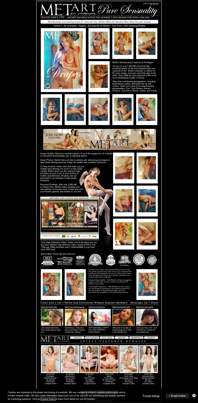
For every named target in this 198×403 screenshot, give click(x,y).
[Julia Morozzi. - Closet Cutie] (70, 372)
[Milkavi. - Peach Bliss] (109, 372)
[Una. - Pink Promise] (89, 372)
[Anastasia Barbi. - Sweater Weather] (148, 372)
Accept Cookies (178, 396)
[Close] (194, 395)
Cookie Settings (152, 396)
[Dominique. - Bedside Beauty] (50, 372)
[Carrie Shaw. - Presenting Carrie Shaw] (128, 372)
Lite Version (154, 3)
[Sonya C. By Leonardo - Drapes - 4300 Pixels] (63, 88)
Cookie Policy (48, 399)
